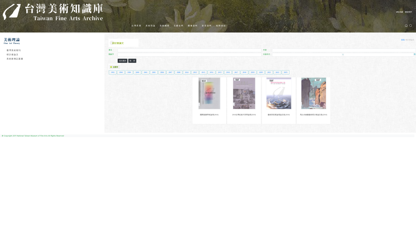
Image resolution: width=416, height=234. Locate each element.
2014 (211, 72)
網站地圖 (399, 12)
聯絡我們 (408, 12)
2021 (269, 72)
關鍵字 (111, 54)
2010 (186, 72)
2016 (228, 72)
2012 (195, 72)
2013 (203, 72)
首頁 (403, 40)
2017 (236, 72)
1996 (129, 72)
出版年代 (266, 54)
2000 (137, 72)
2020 (261, 72)
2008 (178, 72)
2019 (252, 72)
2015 (219, 72)
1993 (112, 72)
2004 (162, 72)
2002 (154, 72)
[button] (410, 25)
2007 (170, 72)
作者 (265, 50)
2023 (285, 72)
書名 (110, 50)
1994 (121, 72)
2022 (277, 72)
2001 (145, 72)
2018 (244, 72)
